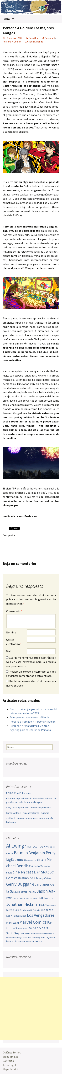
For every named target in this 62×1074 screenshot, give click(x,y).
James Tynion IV (28, 891)
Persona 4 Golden (12, 41)
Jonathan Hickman (23, 904)
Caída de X (35, 866)
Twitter (13, 541)
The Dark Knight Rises (18, 938)
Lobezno (47, 910)
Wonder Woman (26, 941)
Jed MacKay (31, 898)
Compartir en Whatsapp (27, 547)
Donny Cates (43, 878)
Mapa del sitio (11, 1069)
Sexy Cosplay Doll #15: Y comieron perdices (28, 807)
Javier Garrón (19, 898)
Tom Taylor (46, 937)
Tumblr (33, 541)
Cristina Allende (35, 41)
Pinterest (27, 541)
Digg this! (13, 547)
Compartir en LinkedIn (47, 541)
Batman (21, 852)
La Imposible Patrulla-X (32, 910)
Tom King (35, 937)
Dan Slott (41, 872)
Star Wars (40, 934)
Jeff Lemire (45, 898)
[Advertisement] (31, 1008)
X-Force (38, 941)
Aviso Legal (9, 1065)
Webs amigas (10, 1056)
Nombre (12, 632)
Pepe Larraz (22, 928)
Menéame (40, 541)
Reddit (53, 541)
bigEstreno (14, 859)
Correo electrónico (14, 642)
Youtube (22, 770)
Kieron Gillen (13, 910)
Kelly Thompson (48, 904)
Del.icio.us (20, 547)
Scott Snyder (15, 933)
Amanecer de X (35, 846)
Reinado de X (38, 928)
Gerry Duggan (19, 884)
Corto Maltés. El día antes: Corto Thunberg (27, 812)
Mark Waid (12, 922)
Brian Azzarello (30, 860)
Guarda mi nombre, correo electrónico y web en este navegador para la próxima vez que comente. (31, 662)
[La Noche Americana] (31, 7)
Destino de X (26, 878)
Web (8, 651)
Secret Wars (30, 933)
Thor (29, 938)
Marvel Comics (33, 922)
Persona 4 (50, 38)
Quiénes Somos (12, 1052)
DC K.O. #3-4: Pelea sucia (18, 793)
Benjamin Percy (41, 852)
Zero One (34, 38)
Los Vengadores (40, 915)
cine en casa (23, 872)
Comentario (14, 611)
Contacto (8, 1061)
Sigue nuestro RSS (42, 770)
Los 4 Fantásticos (16, 915)
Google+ (20, 541)
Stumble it (6, 547)
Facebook (6, 541)
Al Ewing (15, 845)
